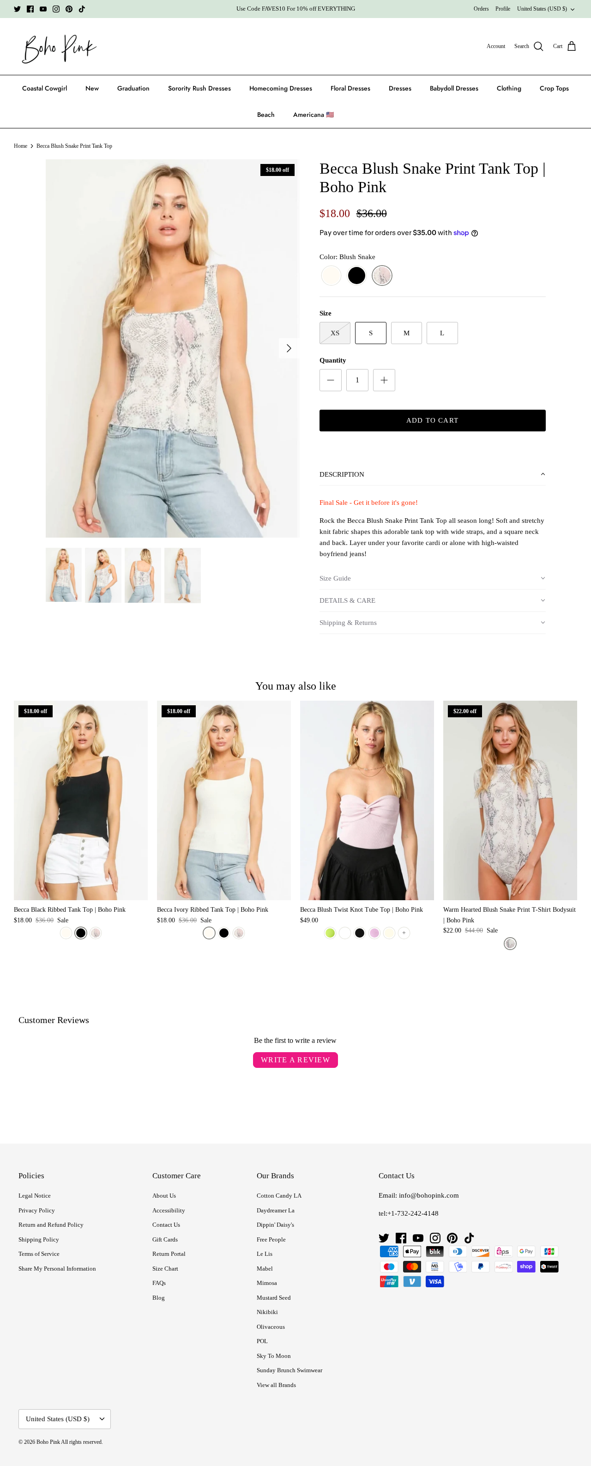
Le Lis (264, 1253)
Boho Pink (48, 1442)
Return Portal (169, 1253)
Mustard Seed (274, 1297)
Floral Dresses (350, 88)
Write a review (295, 1060)
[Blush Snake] (382, 276)
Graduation (133, 88)
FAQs (159, 1282)
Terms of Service (39, 1253)
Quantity (333, 360)
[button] (433, 475)
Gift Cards (165, 1239)
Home (20, 146)
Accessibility (168, 1210)
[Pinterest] (69, 9)
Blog (158, 1297)
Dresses (400, 88)
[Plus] (384, 380)
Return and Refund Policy (51, 1224)
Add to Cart (432, 420)
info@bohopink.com (429, 1195)
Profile (502, 9)
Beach (266, 114)
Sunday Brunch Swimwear (289, 1370)
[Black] (356, 276)
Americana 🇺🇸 (313, 114)
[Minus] (331, 380)
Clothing (509, 88)
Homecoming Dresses (280, 88)
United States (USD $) (542, 9)
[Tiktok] (81, 9)
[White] (344, 933)
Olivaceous (271, 1326)
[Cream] (389, 933)
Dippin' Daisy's (275, 1224)
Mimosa (267, 1282)
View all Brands (276, 1384)
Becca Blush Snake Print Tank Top (74, 146)
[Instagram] (56, 9)
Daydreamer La (276, 1210)
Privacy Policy (36, 1210)
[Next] (289, 348)
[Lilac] (374, 933)
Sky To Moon (274, 1355)
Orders (481, 9)
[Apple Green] (330, 933)
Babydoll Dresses (454, 88)
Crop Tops (554, 88)
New (92, 88)
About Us (164, 1195)
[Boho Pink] (56, 46)
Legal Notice (34, 1195)
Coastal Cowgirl (44, 88)
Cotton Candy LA (279, 1195)
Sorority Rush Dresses (199, 88)
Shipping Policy (38, 1239)
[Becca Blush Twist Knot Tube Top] (367, 801)
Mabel (265, 1268)
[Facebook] (30, 9)
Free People (271, 1239)
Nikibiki (267, 1311)
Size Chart (165, 1268)
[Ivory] (331, 276)
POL (262, 1341)
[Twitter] (17, 9)
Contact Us (166, 1224)
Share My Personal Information (57, 1268)
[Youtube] (43, 9)
